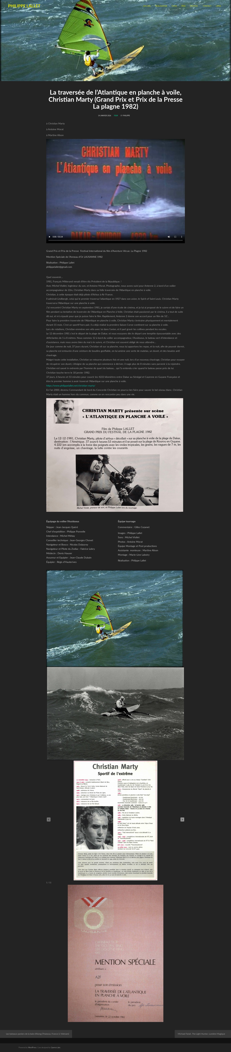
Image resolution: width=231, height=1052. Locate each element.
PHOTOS (194, 6)
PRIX (184, 6)
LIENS (218, 6)
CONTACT (206, 6)
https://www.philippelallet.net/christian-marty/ (70, 386)
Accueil (147, 6)
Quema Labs (55, 1048)
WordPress (32, 1048)
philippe (126, 115)
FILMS (174, 6)
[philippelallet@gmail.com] (204, 1047)
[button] (182, 819)
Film (116, 115)
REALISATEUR (161, 6)
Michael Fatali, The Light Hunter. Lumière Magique (201, 1034)
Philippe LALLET (24, 6)
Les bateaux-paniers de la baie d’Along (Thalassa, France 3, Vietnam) (37, 1034)
